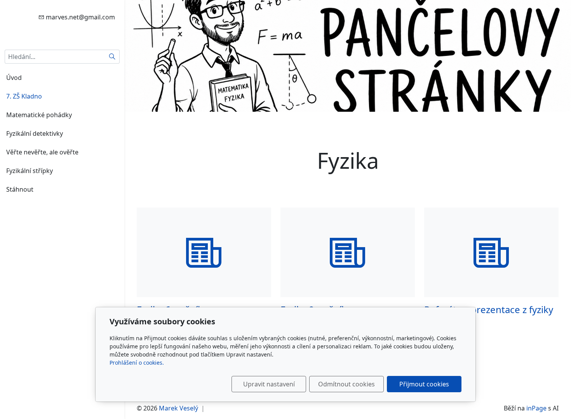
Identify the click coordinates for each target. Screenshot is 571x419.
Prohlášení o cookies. (137, 362)
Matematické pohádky (39, 115)
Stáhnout (19, 189)
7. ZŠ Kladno (24, 96)
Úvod (14, 77)
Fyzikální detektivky (34, 133)
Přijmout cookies (424, 384)
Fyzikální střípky (29, 170)
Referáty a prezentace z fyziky (488, 309)
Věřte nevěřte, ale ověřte (42, 152)
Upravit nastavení (269, 384)
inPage (536, 408)
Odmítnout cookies (346, 384)
